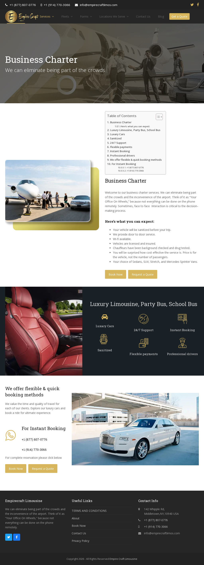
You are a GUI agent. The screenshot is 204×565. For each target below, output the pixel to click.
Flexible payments (121, 147)
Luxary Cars (117, 134)
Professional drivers (122, 155)
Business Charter (120, 122)
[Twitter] (192, 4)
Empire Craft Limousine (123, 559)
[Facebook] (198, 4)
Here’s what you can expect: (135, 126)
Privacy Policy (80, 541)
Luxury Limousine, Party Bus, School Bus (135, 130)
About (75, 518)
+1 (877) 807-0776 (23, 5)
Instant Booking (120, 151)
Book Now (116, 274)
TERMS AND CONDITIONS (89, 511)
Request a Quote (143, 274)
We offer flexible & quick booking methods (136, 159)
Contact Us (79, 533)
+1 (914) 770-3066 (57, 5)
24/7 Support (118, 143)
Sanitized (116, 138)
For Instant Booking (124, 164)
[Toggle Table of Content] (157, 116)
